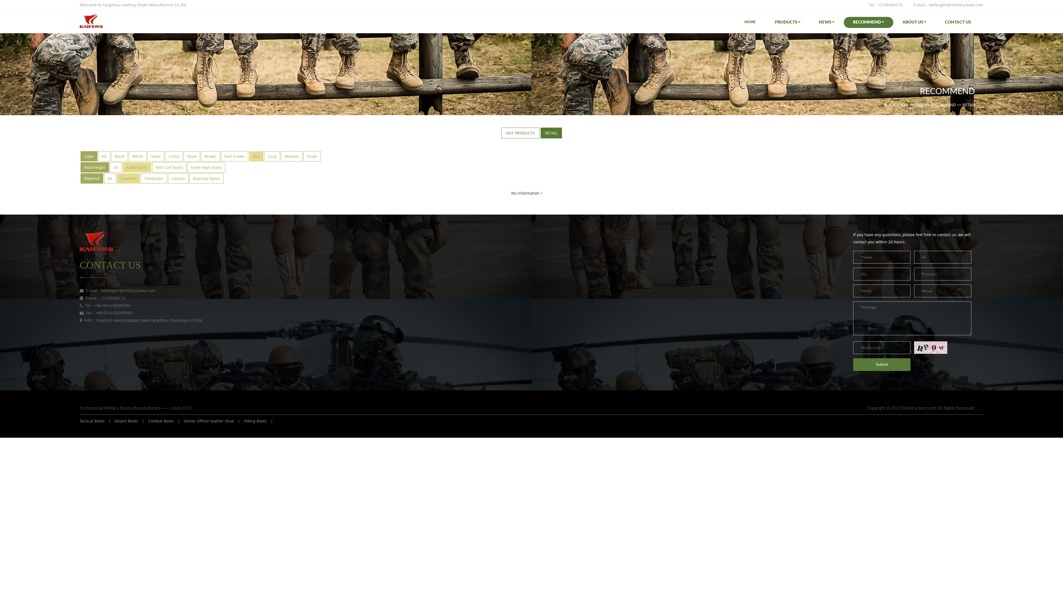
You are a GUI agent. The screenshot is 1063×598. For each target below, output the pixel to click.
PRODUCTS (786, 22)
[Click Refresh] (930, 347)
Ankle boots (137, 167)
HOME (749, 22)
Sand (156, 156)
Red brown (235, 156)
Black (119, 156)
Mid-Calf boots (169, 167)
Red (256, 156)
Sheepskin (154, 178)
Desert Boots (126, 421)
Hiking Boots (255, 421)
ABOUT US (913, 22)
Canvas (178, 178)
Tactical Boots (92, 421)
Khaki (312, 156)
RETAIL (969, 104)
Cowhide (128, 178)
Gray (272, 156)
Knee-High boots (206, 167)
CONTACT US (958, 22)
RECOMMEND (867, 22)
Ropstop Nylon (206, 178)
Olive (192, 156)
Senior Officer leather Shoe (209, 421)
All (104, 156)
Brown (210, 156)
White (137, 156)
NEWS (825, 22)
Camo (174, 156)
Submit (882, 364)
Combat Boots (161, 421)
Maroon (292, 156)
